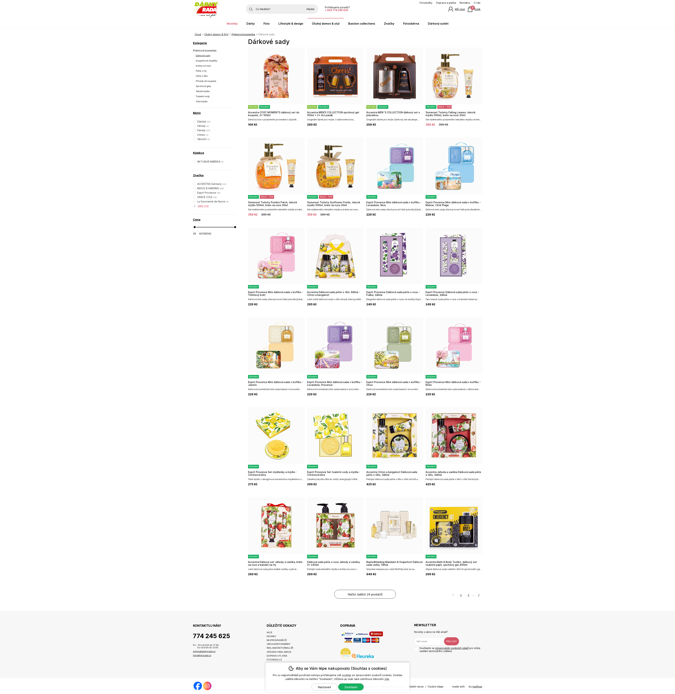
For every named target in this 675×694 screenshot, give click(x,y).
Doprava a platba (446, 2)
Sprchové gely (203, 86)
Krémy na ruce (203, 65)
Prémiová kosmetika (204, 50)
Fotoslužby (426, 2)
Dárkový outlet (438, 23)
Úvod (198, 34)
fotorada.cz (274, 659)
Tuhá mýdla (201, 101)
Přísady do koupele (206, 81)
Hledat (310, 9)
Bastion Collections (361, 23)
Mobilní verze (416, 686)
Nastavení (324, 687)
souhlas (346, 675)
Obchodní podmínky (278, 644)
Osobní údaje (435, 686)
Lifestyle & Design (290, 23)
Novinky (232, 23)
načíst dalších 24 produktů (365, 594)
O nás (477, 2)
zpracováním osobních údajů (452, 648)
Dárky (250, 23)
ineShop (477, 686)
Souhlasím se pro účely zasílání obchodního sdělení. (449, 650)
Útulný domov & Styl (216, 34)
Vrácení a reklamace (279, 652)
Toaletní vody (203, 96)
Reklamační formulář (280, 648)
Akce (269, 632)
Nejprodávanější (277, 640)
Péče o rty (201, 71)
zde (386, 678)
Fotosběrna (411, 23)
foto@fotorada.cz (202, 655)
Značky (389, 23)
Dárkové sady (203, 55)
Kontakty (465, 2)
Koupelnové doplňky (206, 60)
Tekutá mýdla (203, 91)
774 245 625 (211, 636)
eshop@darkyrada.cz (204, 651)
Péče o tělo (202, 76)
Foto (266, 23)
